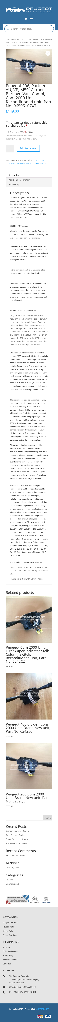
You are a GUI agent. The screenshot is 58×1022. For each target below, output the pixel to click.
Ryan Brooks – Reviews (16, 835)
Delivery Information (10, 951)
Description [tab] (14, 175)
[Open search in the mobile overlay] (29, 29)
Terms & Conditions (10, 960)
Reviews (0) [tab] (14, 184)
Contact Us (7, 964)
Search (48, 818)
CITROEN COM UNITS (35, 39)
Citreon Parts (8, 931)
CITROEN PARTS (18, 39)
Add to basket (28, 148)
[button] (47, 53)
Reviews (9, 879)
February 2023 (12, 867)
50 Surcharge (39, 160)
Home (8, 39)
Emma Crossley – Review (17, 839)
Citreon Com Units (9, 935)
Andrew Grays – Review (16, 843)
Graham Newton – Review (17, 831)
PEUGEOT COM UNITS (36, 163)
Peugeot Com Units (10, 923)
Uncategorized (12, 884)
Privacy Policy (8, 955)
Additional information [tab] (19, 180)
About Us (6, 947)
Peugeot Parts (8, 927)
